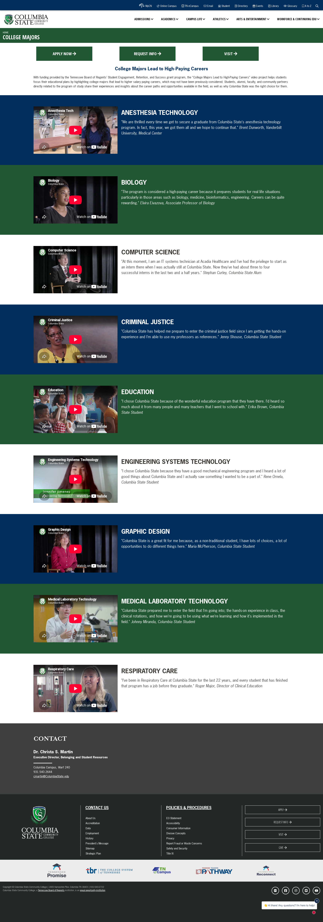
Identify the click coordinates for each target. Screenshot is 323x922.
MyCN (148, 6)
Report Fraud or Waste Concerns (184, 843)
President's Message (97, 843)
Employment (92, 833)
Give (281, 847)
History (89, 838)
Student (225, 6)
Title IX (170, 853)
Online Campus (168, 6)
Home (6, 32)
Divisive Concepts (176, 833)
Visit (228, 53)
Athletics (219, 19)
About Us (91, 818)
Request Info (145, 53)
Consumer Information (178, 828)
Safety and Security (176, 848)
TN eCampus (191, 6)
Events (259, 6)
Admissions (142, 19)
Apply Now (62, 53)
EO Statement (173, 818)
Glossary (292, 6)
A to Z (307, 6)
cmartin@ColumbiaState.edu (51, 776)
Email (209, 6)
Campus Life (194, 19)
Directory (242, 6)
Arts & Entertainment (251, 19)
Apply (281, 810)
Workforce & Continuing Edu (296, 19)
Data (88, 828)
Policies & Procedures (188, 807)
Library (274, 6)
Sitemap (90, 848)
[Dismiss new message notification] (316, 900)
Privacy (170, 838)
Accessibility (173, 823)
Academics (168, 19)
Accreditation (93, 823)
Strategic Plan (93, 853)
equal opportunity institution (92, 890)
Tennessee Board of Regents (51, 890)
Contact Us (97, 807)
